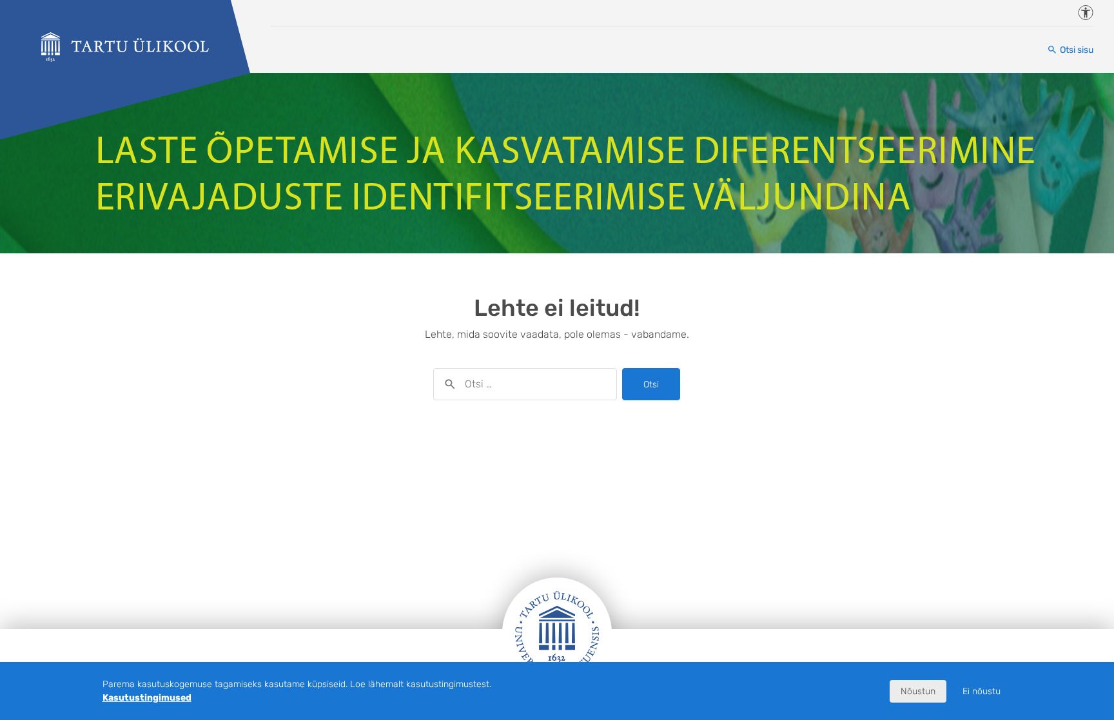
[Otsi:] (525, 384)
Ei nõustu (982, 691)
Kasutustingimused (147, 697)
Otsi (651, 384)
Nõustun (918, 691)
